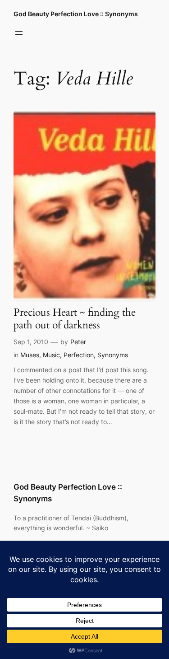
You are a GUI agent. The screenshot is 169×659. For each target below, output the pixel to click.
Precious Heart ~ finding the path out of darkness (75, 319)
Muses (29, 355)
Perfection (79, 355)
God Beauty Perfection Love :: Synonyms (76, 14)
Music (51, 355)
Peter (78, 342)
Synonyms (112, 355)
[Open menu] (19, 33)
